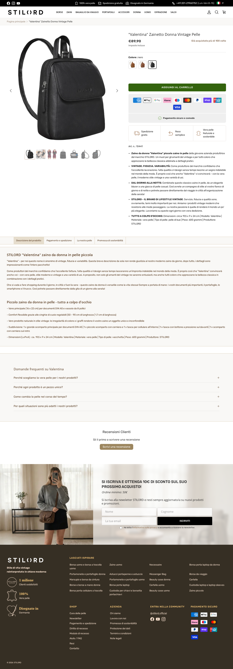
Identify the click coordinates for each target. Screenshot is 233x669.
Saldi (174, 12)
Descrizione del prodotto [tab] (28, 240)
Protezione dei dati (120, 628)
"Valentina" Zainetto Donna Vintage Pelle (50, 21)
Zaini (69, 12)
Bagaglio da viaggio (87, 12)
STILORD (17, 662)
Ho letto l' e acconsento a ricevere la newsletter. (159, 527)
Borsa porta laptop (119, 585)
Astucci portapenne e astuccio (126, 574)
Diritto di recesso (79, 628)
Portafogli (108, 12)
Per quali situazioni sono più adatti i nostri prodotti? (45, 406)
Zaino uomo (116, 564)
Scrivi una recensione (116, 446)
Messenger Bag (157, 574)
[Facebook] (8, 3)
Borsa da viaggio (198, 574)
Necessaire (155, 564)
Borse (59, 12)
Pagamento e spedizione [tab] (59, 240)
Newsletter (76, 618)
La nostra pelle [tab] (84, 240)
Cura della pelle (78, 613)
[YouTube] (18, 3)
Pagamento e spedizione (83, 623)
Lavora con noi (118, 618)
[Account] (208, 12)
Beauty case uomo (159, 590)
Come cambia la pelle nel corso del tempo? (40, 396)
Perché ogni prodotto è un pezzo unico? (38, 387)
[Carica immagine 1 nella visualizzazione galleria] (64, 89)
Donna (137, 12)
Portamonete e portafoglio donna (87, 574)
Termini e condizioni (120, 633)
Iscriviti (185, 520)
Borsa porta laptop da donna (204, 564)
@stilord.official (158, 613)
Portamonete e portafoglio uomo (127, 579)
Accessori (124, 12)
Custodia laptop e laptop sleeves (206, 585)
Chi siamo (115, 613)
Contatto (74, 648)
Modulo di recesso (79, 633)
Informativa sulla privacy (145, 527)
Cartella (193, 579)
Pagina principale (16, 21)
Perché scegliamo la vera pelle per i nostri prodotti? (46, 377)
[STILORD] (25, 12)
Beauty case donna (159, 579)
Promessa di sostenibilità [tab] (110, 240)
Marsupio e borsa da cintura (84, 579)
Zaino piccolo (196, 590)
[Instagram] (13, 3)
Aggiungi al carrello (177, 87)
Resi (72, 643)
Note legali (115, 638)
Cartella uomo (156, 585)
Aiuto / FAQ (76, 638)
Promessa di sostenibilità (123, 623)
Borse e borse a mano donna (85, 585)
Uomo (147, 12)
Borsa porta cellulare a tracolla (86, 590)
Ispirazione (160, 12)
